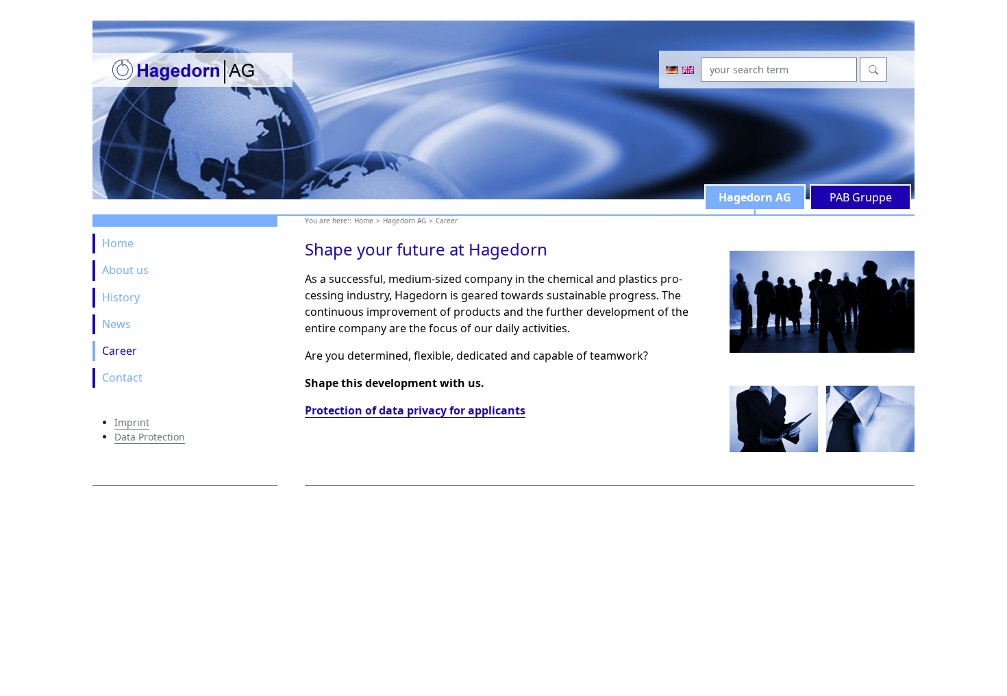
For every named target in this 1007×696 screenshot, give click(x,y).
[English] (688, 70)
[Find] (873, 70)
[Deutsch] (672, 70)
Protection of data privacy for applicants (415, 410)
